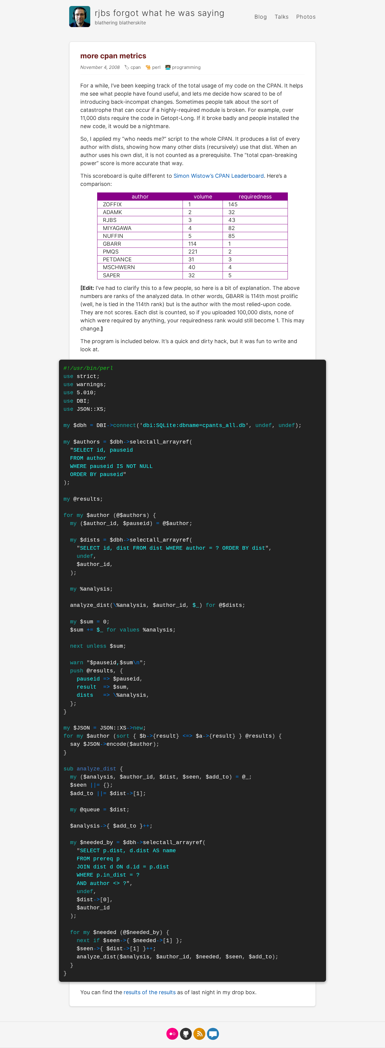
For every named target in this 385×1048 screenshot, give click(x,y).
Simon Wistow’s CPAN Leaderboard (219, 176)
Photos (306, 17)
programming (186, 67)
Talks (282, 17)
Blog (260, 17)
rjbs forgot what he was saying (160, 13)
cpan (135, 67)
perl (156, 67)
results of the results (150, 992)
